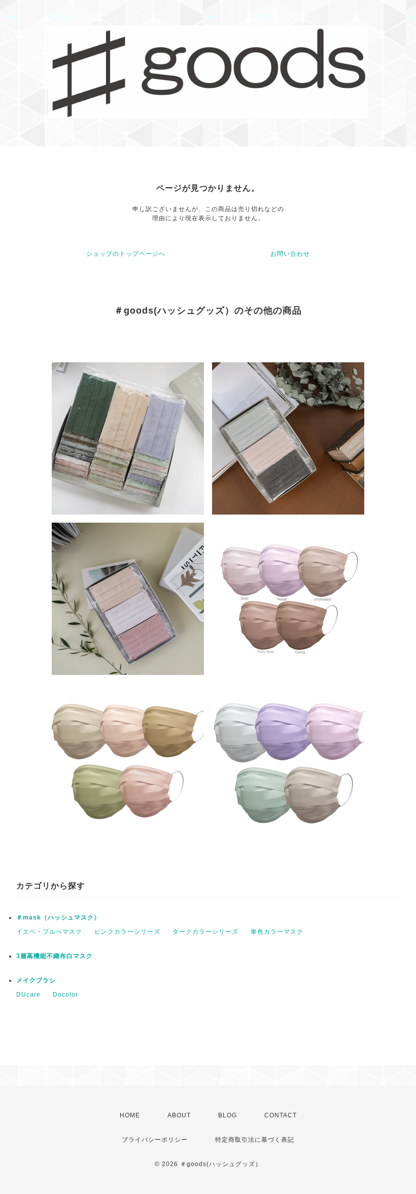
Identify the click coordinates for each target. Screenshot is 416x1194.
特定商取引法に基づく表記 (254, 1139)
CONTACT (280, 1115)
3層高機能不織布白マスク (54, 956)
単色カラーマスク (277, 931)
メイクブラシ (36, 980)
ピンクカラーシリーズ (127, 931)
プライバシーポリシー (155, 1139)
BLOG (227, 1115)
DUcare (28, 994)
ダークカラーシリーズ (205, 931)
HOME (130, 1115)
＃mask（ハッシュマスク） (58, 917)
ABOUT (179, 1115)
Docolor (65, 994)
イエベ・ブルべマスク (49, 931)
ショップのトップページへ (125, 253)
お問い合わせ (290, 253)
